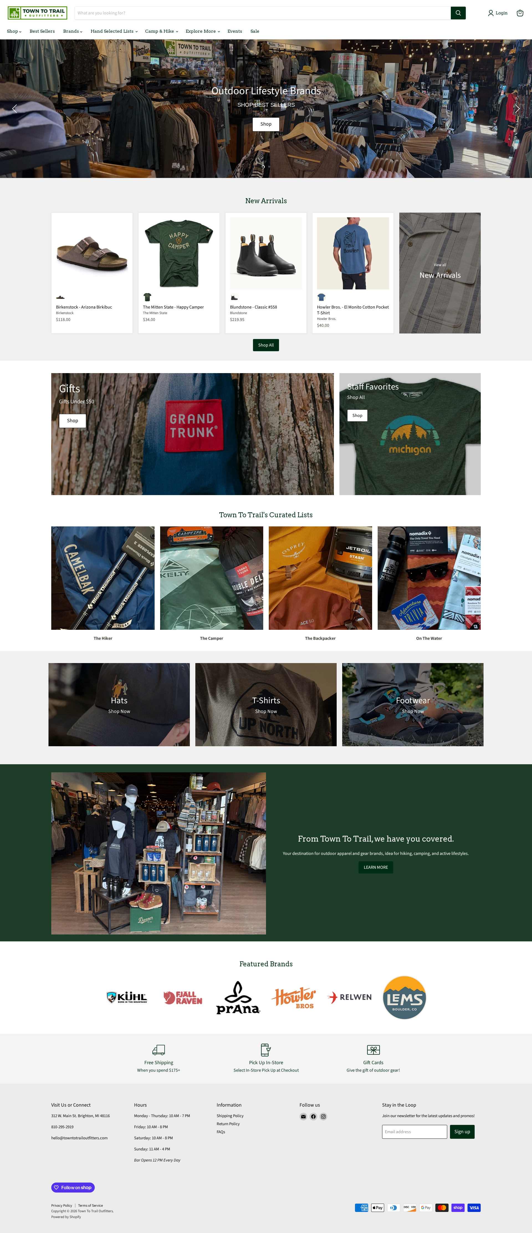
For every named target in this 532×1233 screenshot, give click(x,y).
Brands (71, 31)
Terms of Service (90, 1205)
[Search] (458, 13)
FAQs (221, 1132)
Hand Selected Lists (113, 31)
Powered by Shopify (66, 1216)
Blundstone (238, 312)
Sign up (462, 1131)
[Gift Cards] (373, 1059)
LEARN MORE (376, 867)
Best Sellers (42, 31)
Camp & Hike (160, 31)
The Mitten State (155, 312)
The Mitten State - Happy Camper (173, 307)
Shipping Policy (230, 1116)
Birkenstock (64, 312)
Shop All (266, 345)
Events (234, 31)
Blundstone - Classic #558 (253, 307)
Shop (13, 31)
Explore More (201, 31)
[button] (499, 13)
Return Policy (228, 1124)
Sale (254, 31)
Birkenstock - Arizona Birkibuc (84, 307)
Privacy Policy (61, 1205)
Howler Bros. (326, 318)
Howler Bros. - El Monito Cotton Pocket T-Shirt (353, 310)
